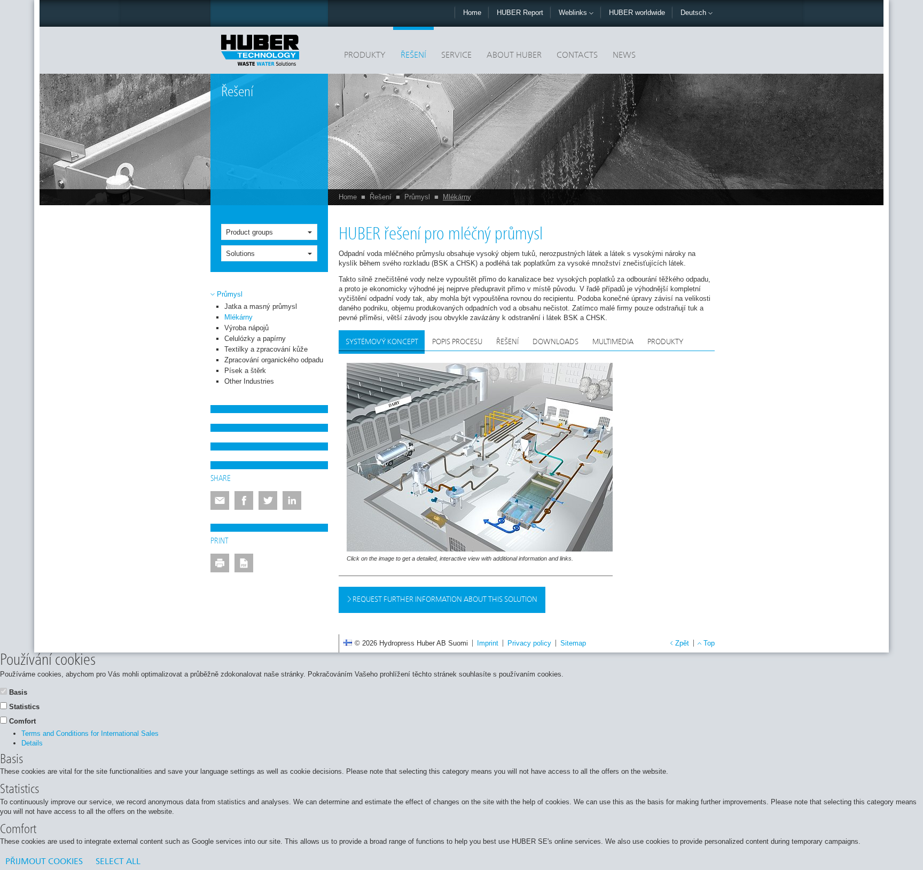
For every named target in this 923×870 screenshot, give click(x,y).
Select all (118, 862)
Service (456, 55)
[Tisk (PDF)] (243, 563)
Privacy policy (529, 643)
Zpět (682, 643)
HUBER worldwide (637, 13)
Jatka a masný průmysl (260, 306)
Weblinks (574, 13)
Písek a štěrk (245, 371)
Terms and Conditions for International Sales (90, 733)
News (624, 55)
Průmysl (417, 197)
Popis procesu (457, 342)
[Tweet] (268, 500)
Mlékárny (457, 197)
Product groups (249, 232)
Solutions (240, 254)
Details (32, 743)
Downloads (555, 342)
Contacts (577, 55)
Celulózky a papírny (255, 339)
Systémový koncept (382, 342)
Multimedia (612, 342)
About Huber (514, 55)
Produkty (365, 55)
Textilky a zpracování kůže (266, 349)
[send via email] (219, 500)
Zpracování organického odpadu (273, 360)
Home (472, 13)
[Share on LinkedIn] (292, 500)
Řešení (413, 55)
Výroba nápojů (246, 328)
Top (709, 643)
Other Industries (249, 381)
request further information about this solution (444, 599)
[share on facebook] (243, 500)
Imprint (487, 643)
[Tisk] (219, 563)
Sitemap (573, 643)
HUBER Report (520, 13)
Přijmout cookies (44, 862)
